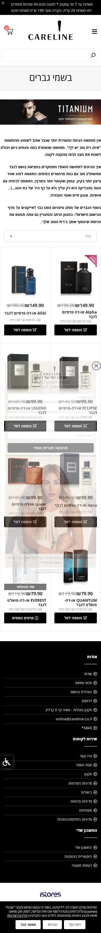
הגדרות (52, 924)
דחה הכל (75, 924)
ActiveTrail (58, 570)
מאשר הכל (28, 924)
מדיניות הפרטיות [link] (17, 915)
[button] (51, 448)
